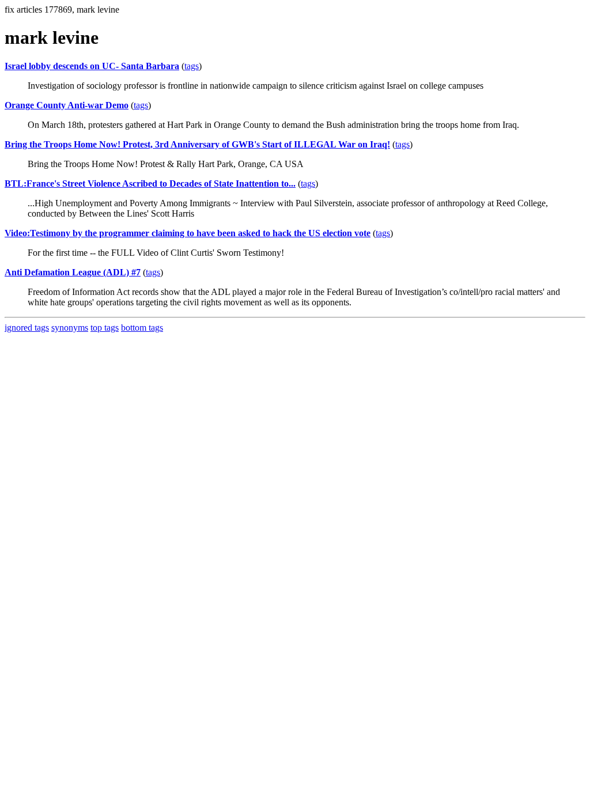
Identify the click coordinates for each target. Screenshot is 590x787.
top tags (104, 327)
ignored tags (27, 327)
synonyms (69, 327)
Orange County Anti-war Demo (66, 105)
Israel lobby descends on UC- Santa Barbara (92, 66)
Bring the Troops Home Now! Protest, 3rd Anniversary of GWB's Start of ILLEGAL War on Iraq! (197, 144)
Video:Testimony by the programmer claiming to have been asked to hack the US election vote (187, 233)
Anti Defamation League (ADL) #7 (73, 272)
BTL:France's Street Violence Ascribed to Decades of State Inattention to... (150, 183)
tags (191, 66)
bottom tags (142, 327)
